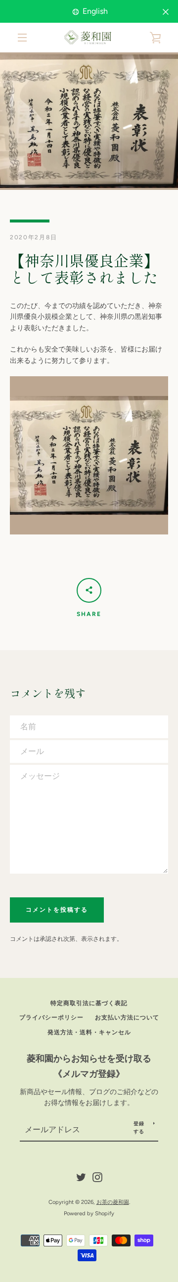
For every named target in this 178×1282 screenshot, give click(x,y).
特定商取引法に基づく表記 (89, 1003)
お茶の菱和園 (112, 1201)
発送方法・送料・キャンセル (89, 1032)
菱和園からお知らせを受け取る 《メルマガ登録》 (92, 1066)
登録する (139, 1127)
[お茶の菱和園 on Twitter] (81, 1176)
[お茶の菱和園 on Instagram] (97, 1176)
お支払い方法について (127, 1017)
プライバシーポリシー (51, 1017)
